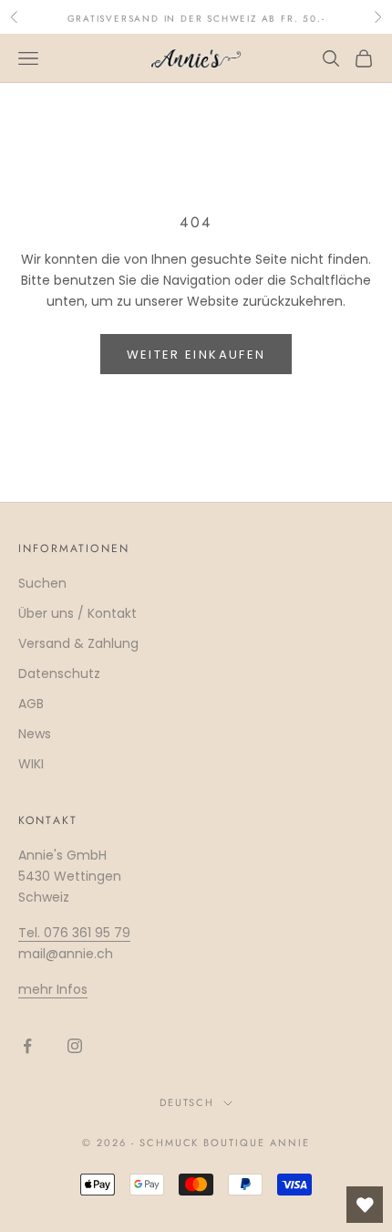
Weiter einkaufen (196, 354)
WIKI (31, 764)
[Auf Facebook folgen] (27, 1046)
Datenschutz (59, 673)
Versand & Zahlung (78, 643)
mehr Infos (53, 989)
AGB (31, 703)
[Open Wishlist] (364, 1204)
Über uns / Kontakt (77, 613)
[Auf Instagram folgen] (75, 1046)
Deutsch (187, 1102)
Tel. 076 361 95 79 (74, 933)
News (34, 734)
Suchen (42, 583)
